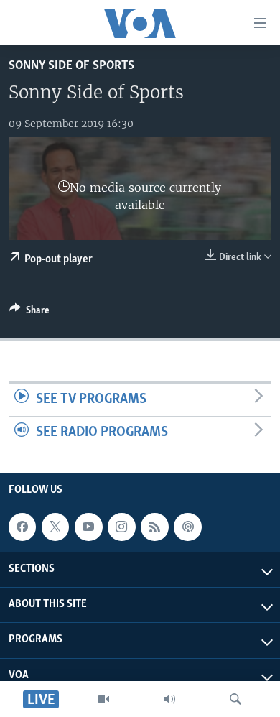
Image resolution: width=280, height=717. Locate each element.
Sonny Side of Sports (71, 66)
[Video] (103, 699)
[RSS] (154, 526)
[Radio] (169, 699)
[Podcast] (187, 526)
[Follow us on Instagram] (121, 526)
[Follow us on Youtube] (88, 526)
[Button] (29, 312)
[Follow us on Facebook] (22, 526)
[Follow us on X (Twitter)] (55, 526)
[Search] (235, 699)
